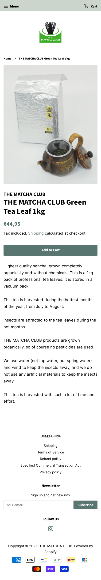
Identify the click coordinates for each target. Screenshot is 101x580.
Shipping (36, 233)
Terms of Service (50, 452)
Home (8, 58)
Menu (14, 6)
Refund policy (50, 459)
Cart (93, 6)
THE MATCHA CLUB (55, 546)
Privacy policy (51, 472)
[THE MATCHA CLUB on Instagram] (50, 529)
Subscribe (85, 505)
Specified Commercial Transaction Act (50, 465)
